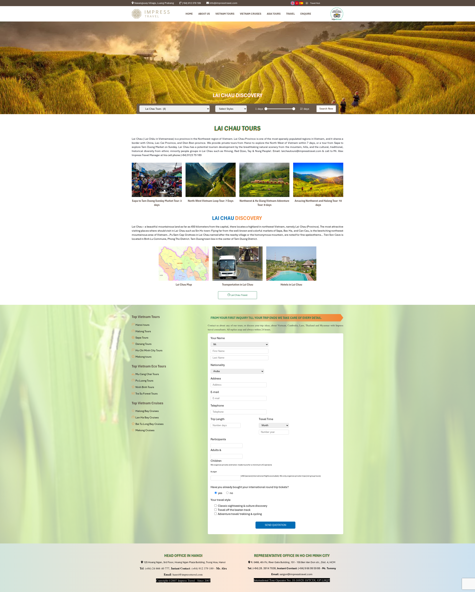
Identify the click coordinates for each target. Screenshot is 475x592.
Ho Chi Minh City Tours (148, 350)
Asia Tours (274, 13)
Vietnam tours (224, 13)
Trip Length (218, 419)
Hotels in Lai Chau (291, 284)
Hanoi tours (142, 324)
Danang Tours (143, 344)
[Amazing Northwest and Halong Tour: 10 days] (318, 180)
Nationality (218, 365)
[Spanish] (301, 3)
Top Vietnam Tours (146, 316)
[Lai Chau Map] (184, 263)
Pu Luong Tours (144, 380)
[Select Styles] (231, 108)
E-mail (215, 392)
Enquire (305, 13)
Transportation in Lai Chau (237, 284)
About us (204, 13)
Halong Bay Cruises (147, 411)
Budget (214, 471)
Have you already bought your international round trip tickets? (250, 487)
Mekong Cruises (144, 430)
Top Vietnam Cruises (147, 403)
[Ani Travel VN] (297, 3)
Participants (219, 439)
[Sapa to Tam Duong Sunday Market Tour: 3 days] (157, 180)
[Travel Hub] (306, 3)
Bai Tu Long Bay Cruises (149, 424)
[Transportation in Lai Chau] (237, 263)
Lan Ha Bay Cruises (147, 417)
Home (189, 13)
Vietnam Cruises (250, 13)
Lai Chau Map (184, 284)
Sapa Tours (141, 337)
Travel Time (266, 419)
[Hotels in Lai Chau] (291, 263)
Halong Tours (143, 331)
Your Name (218, 338)
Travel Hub (315, 3)
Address (216, 378)
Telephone (218, 405)
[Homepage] (151, 13)
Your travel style (220, 500)
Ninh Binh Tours (144, 387)
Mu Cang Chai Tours (147, 374)
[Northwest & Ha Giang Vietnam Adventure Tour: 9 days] (264, 180)
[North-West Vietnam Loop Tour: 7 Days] (211, 180)
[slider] (265, 108)
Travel (290, 13)
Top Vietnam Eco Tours (149, 366)
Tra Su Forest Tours (146, 393)
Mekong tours (143, 356)
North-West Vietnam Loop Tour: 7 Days (210, 201)
